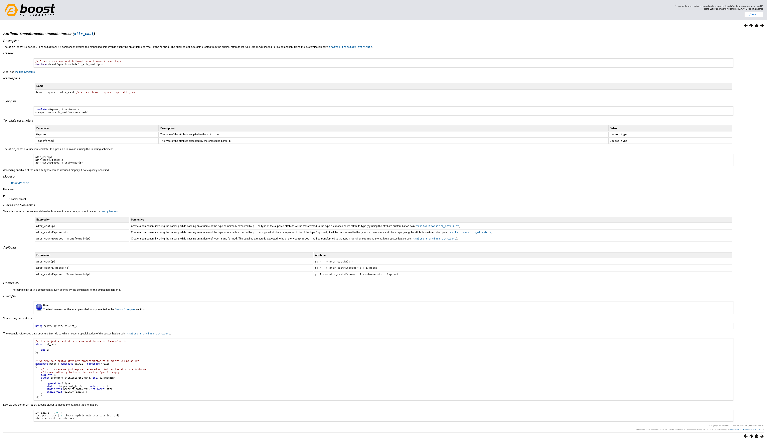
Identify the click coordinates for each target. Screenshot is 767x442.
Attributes (10, 247)
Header (8, 53)
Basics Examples (125, 309)
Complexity (11, 283)
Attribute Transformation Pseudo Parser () (49, 34)
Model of (9, 176)
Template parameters (18, 120)
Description (11, 41)
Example (9, 296)
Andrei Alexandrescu (730, 9)
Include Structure (25, 71)
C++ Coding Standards (752, 9)
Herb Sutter (709, 9)
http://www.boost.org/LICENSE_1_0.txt (746, 429)
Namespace (11, 78)
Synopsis (9, 101)
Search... (755, 14)
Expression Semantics (19, 205)
